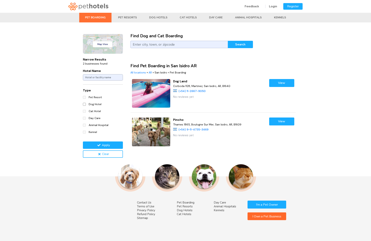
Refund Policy (146, 214)
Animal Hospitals (248, 17)
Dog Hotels (158, 17)
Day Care (216, 17)
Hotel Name (92, 71)
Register (293, 6)
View (281, 83)
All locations (138, 72)
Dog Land (180, 81)
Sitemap (142, 218)
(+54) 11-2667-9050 (192, 91)
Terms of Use (145, 206)
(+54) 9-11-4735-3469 (193, 129)
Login (273, 6)
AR (150, 72)
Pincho (178, 120)
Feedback (252, 6)
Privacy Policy (146, 210)
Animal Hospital (98, 125)
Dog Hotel (95, 104)
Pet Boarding (95, 17)
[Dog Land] (151, 93)
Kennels (280, 17)
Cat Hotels (188, 17)
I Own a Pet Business (266, 216)
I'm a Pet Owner (267, 205)
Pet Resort (95, 97)
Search (240, 44)
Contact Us (144, 202)
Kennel (93, 132)
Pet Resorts (127, 17)
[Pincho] (151, 132)
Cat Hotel (95, 111)
